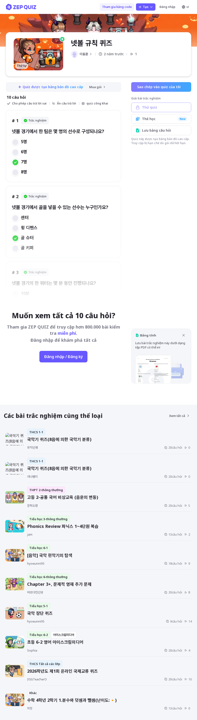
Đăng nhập (167, 7)
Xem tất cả (177, 416)
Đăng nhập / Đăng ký (63, 356)
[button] (161, 356)
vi (187, 7)
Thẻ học (163, 118)
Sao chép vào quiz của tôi (159, 87)
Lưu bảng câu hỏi (156, 130)
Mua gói (95, 87)
